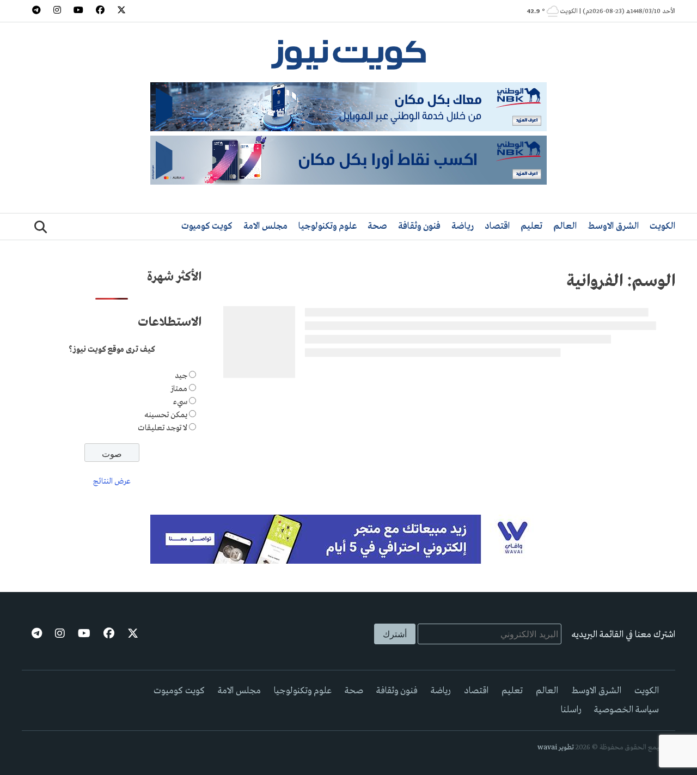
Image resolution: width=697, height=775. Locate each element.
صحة (377, 226)
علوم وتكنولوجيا (327, 226)
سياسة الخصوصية (626, 710)
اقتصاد (497, 226)
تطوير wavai (555, 747)
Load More (449, 400)
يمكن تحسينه (165, 415)
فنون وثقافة (419, 226)
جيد (181, 375)
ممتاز (178, 388)
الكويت (662, 226)
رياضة (462, 226)
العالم (565, 226)
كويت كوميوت (207, 226)
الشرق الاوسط (613, 226)
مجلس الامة (265, 226)
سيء (180, 401)
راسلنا (571, 710)
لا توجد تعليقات (162, 428)
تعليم (531, 226)
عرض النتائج (112, 481)
